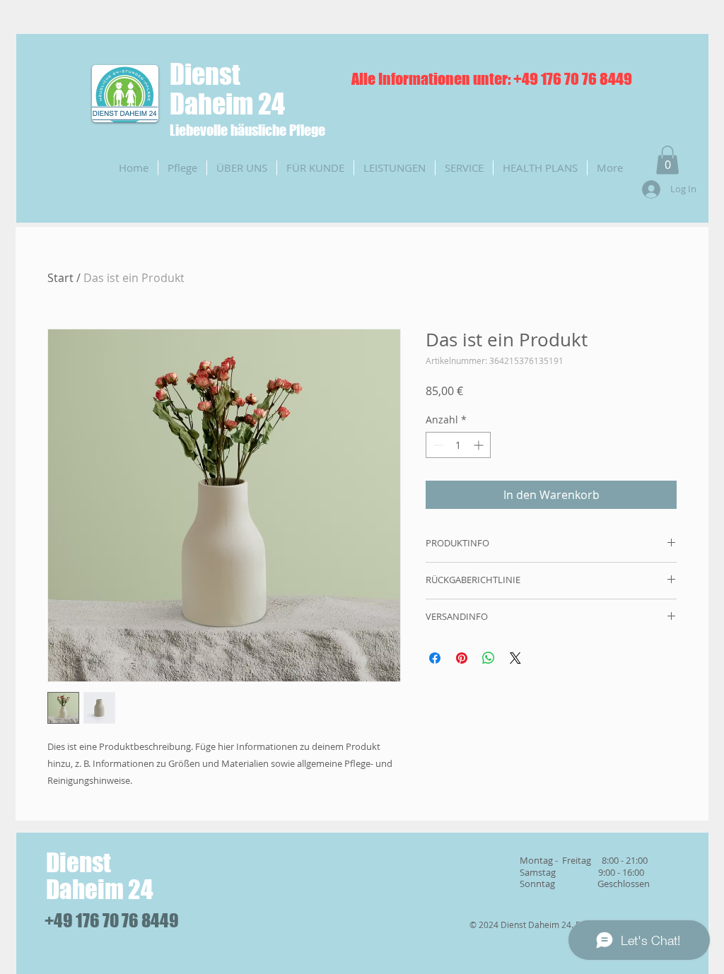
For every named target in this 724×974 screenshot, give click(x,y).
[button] (667, 160)
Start (60, 278)
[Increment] (480, 445)
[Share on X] (515, 658)
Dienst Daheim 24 (227, 89)
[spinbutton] (458, 445)
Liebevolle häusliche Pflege (247, 130)
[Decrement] (436, 445)
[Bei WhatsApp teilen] (488, 658)
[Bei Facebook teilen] (434, 658)
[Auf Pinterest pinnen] (461, 658)
